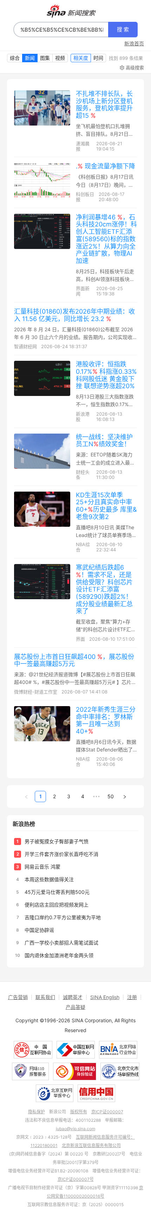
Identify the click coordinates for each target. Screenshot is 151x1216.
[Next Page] (124, 796)
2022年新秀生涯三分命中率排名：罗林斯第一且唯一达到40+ (106, 720)
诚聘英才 (73, 997)
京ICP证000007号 (76, 1179)
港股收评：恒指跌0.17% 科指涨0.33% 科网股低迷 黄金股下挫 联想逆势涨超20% (106, 375)
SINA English (104, 997)
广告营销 (18, 997)
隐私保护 (36, 1111)
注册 (132, 997)
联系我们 (45, 997)
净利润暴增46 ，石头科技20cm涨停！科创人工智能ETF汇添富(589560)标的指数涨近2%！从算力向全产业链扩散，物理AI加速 (106, 238)
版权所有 (78, 1111)
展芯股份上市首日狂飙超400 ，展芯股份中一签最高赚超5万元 (74, 660)
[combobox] (61, 29)
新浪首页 (134, 43)
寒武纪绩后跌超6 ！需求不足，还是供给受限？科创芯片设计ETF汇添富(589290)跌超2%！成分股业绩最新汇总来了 (104, 589)
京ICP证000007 (107, 1111)
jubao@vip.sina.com (75, 1128)
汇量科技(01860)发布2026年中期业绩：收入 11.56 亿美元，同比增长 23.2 (74, 315)
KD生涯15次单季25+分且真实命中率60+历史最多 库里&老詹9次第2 (106, 505)
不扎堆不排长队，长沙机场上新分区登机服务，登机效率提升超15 (104, 104)
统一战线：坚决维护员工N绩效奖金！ (104, 440)
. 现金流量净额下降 (105, 166)
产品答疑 (75, 1007)
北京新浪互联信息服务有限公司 (91, 1145)
